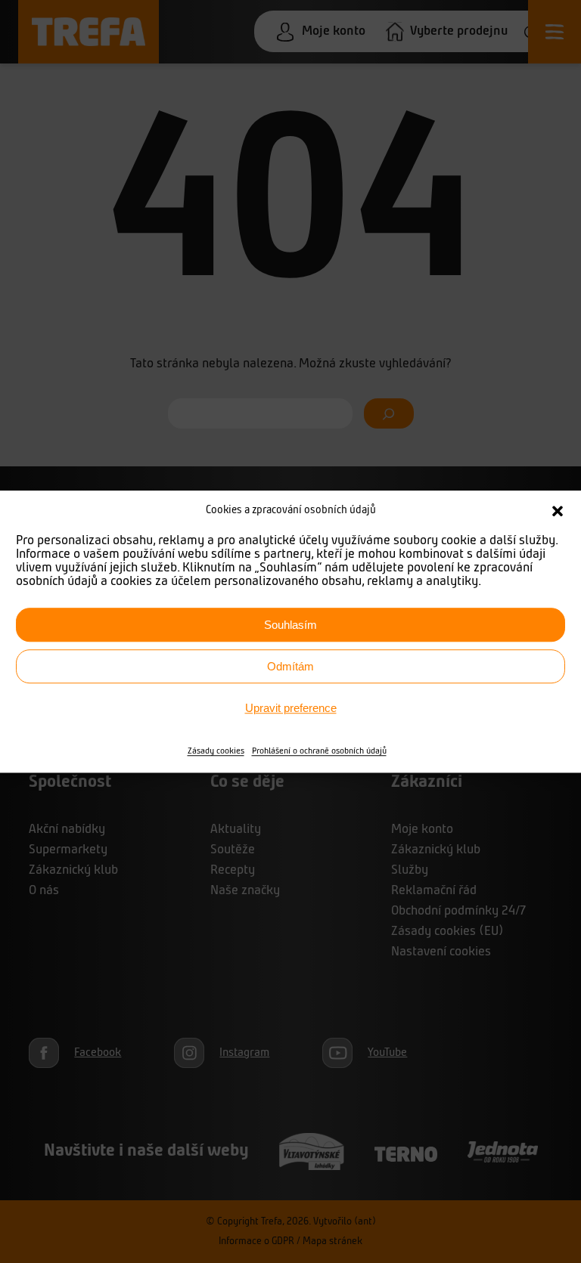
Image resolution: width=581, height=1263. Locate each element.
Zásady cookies (216, 751)
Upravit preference (291, 707)
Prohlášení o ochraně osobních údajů (319, 751)
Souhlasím (290, 624)
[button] (557, 511)
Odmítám (290, 666)
